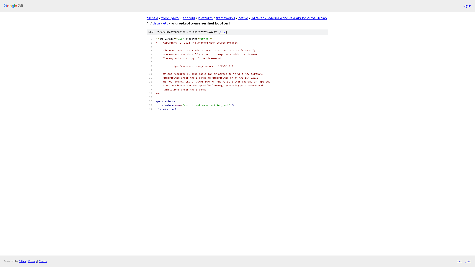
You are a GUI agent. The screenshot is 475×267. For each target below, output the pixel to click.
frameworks (225, 18)
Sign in (467, 6)
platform (205, 18)
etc (165, 23)
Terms (43, 261)
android (189, 18)
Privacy (32, 261)
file (223, 32)
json (468, 261)
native (243, 18)
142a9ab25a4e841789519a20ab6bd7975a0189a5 (289, 18)
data (156, 23)
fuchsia (152, 18)
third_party (170, 18)
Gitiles (22, 261)
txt (459, 261)
